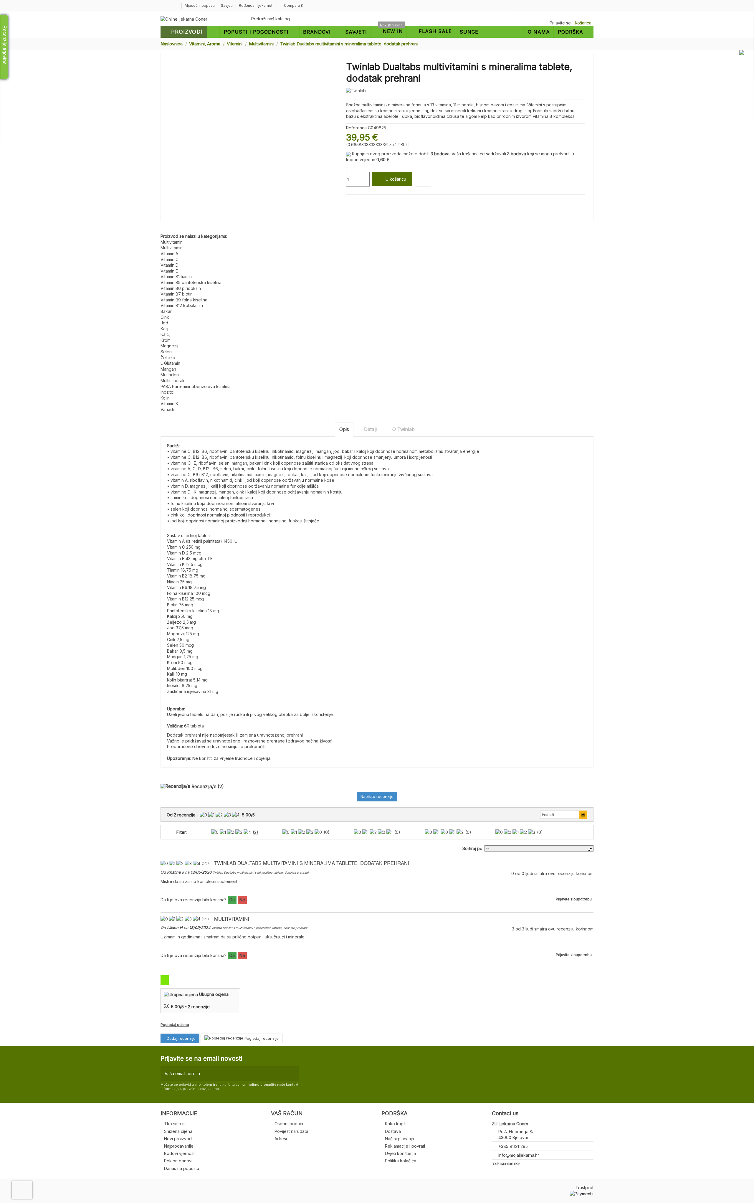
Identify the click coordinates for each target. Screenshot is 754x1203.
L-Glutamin (170, 363)
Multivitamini (172, 242)
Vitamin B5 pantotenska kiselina (191, 282)
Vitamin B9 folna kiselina (184, 299)
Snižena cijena (178, 1131)
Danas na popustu (181, 1168)
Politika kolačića (400, 1160)
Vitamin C (169, 259)
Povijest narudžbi (291, 1131)
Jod (164, 322)
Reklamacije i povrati (405, 1145)
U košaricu (396, 178)
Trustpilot (584, 1187)
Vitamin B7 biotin (177, 293)
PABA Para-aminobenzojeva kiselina (196, 386)
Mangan (168, 369)
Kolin (165, 397)
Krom (166, 340)
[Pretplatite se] (293, 1073)
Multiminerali (172, 380)
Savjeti (227, 5)
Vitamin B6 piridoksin (181, 288)
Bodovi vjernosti (180, 1153)
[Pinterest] (362, 201)
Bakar (166, 311)
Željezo (168, 357)
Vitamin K (169, 403)
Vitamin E (169, 270)
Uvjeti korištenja (400, 1153)
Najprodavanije (179, 1145)
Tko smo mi (175, 1123)
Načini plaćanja (399, 1138)
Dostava (393, 1131)
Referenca (356, 127)
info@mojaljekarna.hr (518, 1155)
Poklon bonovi (178, 1160)
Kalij (164, 328)
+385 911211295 (513, 1146)
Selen (166, 351)
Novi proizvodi (178, 1138)
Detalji (370, 429)
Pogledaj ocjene (175, 1024)
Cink (165, 317)
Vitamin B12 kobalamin (182, 305)
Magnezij (169, 345)
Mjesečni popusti (200, 5)
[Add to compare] (423, 179)
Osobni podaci (289, 1123)
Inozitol (167, 392)
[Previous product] (585, 43)
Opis (344, 429)
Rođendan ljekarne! (255, 5)
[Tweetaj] (356, 201)
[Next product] (591, 43)
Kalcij (166, 334)
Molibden (170, 374)
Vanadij (168, 409)
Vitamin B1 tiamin (176, 276)
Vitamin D (169, 265)
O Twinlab (403, 429)
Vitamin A (169, 253)
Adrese (282, 1138)
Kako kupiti (395, 1123)
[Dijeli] (348, 201)
